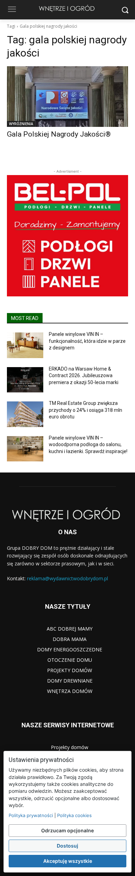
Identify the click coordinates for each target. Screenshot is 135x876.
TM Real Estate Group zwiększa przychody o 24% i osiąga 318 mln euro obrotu (85, 409)
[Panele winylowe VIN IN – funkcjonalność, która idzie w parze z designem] (25, 345)
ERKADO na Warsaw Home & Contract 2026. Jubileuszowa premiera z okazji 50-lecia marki (83, 375)
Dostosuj (67, 846)
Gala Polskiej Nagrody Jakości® (59, 134)
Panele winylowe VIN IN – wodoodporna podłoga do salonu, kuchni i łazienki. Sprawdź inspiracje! (88, 444)
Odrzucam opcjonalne (67, 830)
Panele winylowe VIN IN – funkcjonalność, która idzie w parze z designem (87, 340)
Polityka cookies (74, 815)
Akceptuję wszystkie (67, 861)
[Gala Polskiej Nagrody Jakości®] (67, 96)
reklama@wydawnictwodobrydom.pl (67, 578)
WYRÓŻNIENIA (21, 123)
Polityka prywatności (31, 815)
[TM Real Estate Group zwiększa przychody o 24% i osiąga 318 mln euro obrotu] (25, 414)
